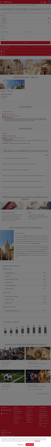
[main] (25, 441)
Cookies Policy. (37, 441)
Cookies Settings (20, 444)
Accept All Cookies (29, 444)
